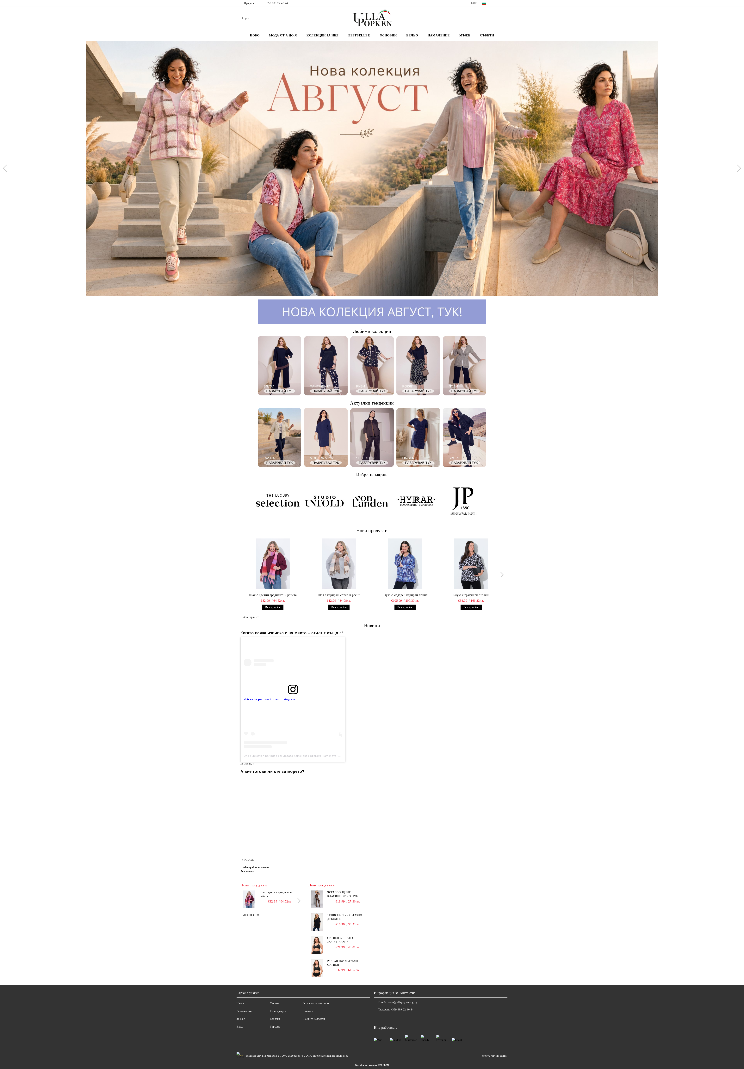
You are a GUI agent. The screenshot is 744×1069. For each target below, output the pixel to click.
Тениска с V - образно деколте (344, 917)
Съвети (487, 35)
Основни (388, 35)
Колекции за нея (322, 35)
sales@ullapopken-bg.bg (402, 1002)
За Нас (241, 1018)
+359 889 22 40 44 (276, 3)
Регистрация (278, 1011)
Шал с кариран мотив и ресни (339, 595)
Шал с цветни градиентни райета (273, 595)
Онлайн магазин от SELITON (372, 1065)
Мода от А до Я (283, 35)
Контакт (275, 1018)
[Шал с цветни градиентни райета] (273, 563)
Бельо (412, 35)
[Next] (737, 168)
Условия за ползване (316, 1003)
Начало (241, 1003)
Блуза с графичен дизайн (471, 595)
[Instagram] (501, 3)
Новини (308, 1011)
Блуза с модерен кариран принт (404, 595)
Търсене (275, 1026)
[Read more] (293, 662)
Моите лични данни (494, 1055)
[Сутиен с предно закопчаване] (317, 945)
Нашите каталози (314, 1018)
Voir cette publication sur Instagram (269, 699)
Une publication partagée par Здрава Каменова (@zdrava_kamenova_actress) (296, 755)
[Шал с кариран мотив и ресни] (339, 563)
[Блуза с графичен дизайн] (471, 563)
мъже (464, 35)
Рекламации (244, 1011)
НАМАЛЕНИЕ (439, 35)
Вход (240, 1026)
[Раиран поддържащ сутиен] (317, 968)
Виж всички (247, 871)
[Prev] (6, 168)
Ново (254, 35)
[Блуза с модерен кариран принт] (405, 563)
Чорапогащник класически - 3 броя (343, 894)
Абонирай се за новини (256, 867)
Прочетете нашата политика (330, 1055)
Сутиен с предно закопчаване (340, 940)
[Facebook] (495, 3)
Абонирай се (251, 617)
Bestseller (359, 35)
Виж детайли (273, 607)
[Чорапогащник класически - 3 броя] (317, 899)
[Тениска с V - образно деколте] (317, 922)
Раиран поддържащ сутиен (342, 962)
